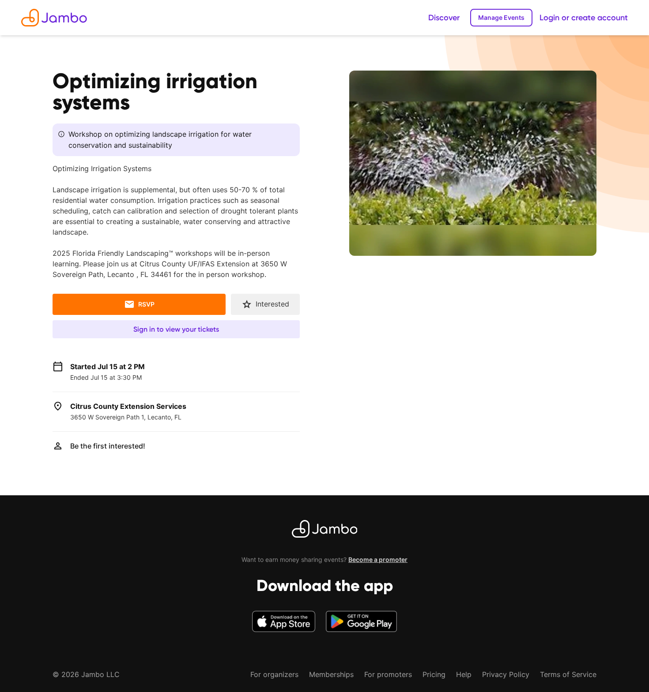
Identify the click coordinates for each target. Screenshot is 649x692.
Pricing (434, 674)
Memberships (331, 674)
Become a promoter (378, 559)
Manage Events (501, 17)
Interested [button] (272, 303)
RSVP (146, 304)
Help (464, 674)
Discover (444, 17)
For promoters (388, 674)
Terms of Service (568, 674)
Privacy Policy (505, 674)
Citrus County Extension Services (128, 406)
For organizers (274, 674)
